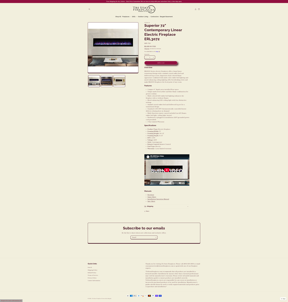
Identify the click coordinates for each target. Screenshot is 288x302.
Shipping (146, 48)
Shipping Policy (92, 270)
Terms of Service (93, 275)
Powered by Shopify (106, 298)
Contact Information (94, 280)
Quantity (146, 54)
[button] (89, 9)
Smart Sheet (152, 197)
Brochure (151, 195)
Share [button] (147, 211)
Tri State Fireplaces (96, 298)
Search (90, 267)
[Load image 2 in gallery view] (107, 81)
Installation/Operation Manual (158, 199)
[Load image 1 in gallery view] (94, 81)
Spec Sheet (151, 201)
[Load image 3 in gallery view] (119, 81)
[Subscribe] (155, 237)
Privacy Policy (92, 278)
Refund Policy (92, 272)
